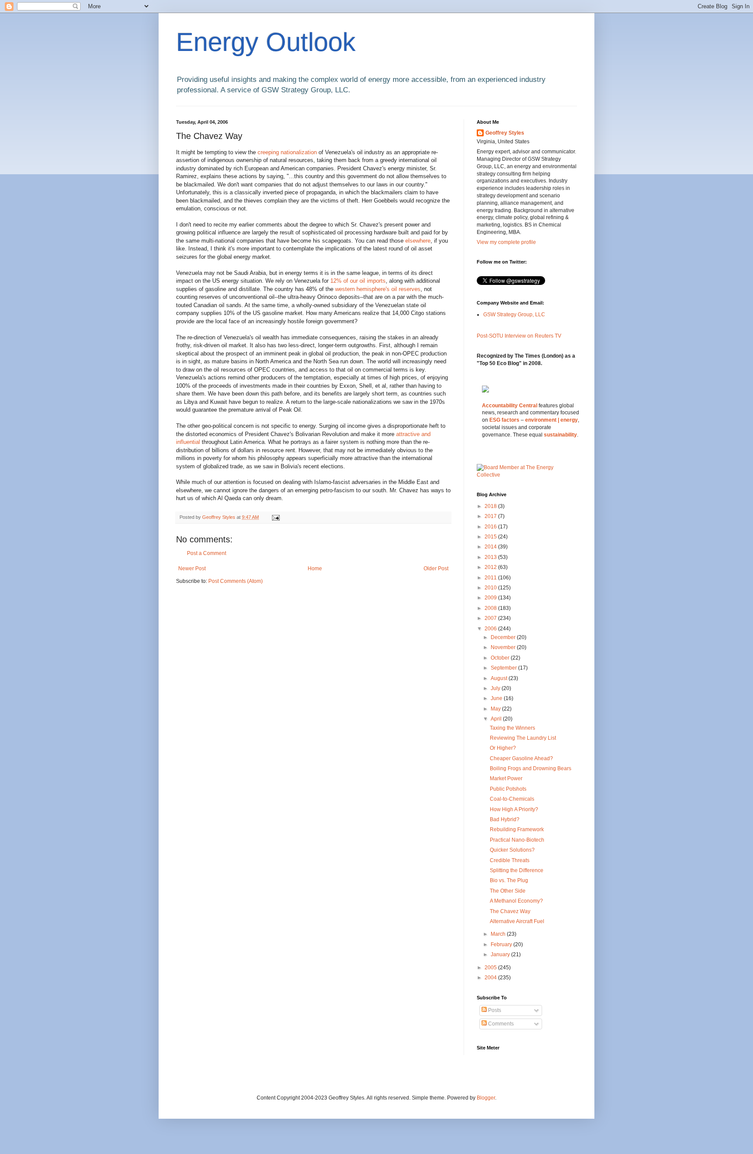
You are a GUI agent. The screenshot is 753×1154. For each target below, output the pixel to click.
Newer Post (192, 568)
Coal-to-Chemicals (512, 799)
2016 (491, 527)
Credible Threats (509, 860)
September (504, 668)
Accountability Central (509, 406)
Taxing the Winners (512, 728)
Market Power (506, 778)
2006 (491, 629)
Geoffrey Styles (504, 133)
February (502, 944)
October (501, 658)
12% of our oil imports (358, 281)
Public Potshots (508, 789)
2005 (491, 967)
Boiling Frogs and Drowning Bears (530, 768)
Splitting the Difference (516, 870)
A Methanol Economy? (516, 901)
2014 (491, 547)
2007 (491, 618)
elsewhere (418, 240)
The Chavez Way (510, 911)
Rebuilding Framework (517, 829)
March (499, 934)
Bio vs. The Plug (509, 880)
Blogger (486, 1098)
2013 (491, 557)
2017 (491, 516)
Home (315, 568)
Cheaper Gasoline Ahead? (521, 758)
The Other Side (508, 891)
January (501, 954)
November (504, 647)
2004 (491, 978)
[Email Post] (275, 517)
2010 (491, 588)
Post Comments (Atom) (235, 581)
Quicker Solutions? (512, 850)
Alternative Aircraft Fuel (517, 921)
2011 (491, 578)
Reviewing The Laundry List (523, 738)
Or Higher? (503, 748)
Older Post (436, 568)
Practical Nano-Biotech (517, 840)
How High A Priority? (514, 809)
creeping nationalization (288, 152)
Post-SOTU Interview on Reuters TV (519, 336)
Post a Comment (206, 553)
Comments (500, 1024)
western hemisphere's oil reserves (378, 289)
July (496, 688)
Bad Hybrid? (504, 819)
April (497, 719)
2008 (491, 608)
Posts (494, 1010)
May (496, 709)
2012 (491, 567)
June (497, 698)
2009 (491, 598)
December (504, 637)
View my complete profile (506, 242)
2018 (491, 506)
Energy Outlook (266, 42)
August (500, 678)
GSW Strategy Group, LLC (514, 314)
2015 (491, 537)
